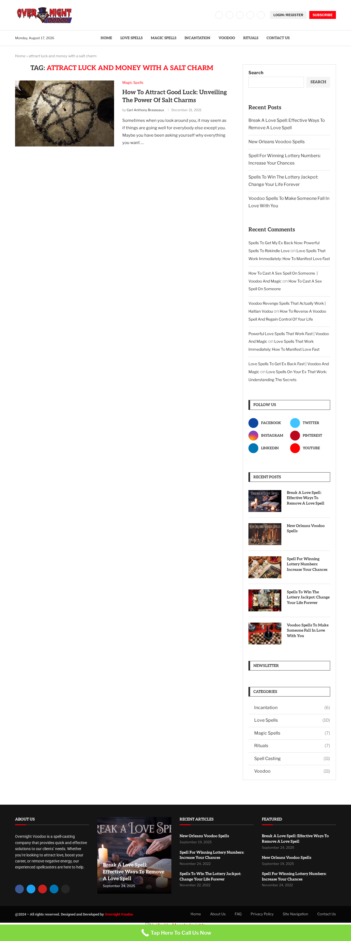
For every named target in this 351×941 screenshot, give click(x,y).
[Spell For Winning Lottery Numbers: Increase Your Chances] (264, 567)
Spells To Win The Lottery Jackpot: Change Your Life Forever (308, 597)
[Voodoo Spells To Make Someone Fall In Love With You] (264, 633)
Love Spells (131, 38)
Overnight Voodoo (119, 914)
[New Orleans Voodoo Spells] (264, 534)
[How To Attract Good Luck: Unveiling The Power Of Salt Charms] (64, 113)
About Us (218, 914)
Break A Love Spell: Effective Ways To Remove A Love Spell (305, 498)
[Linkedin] (250, 15)
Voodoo (227, 38)
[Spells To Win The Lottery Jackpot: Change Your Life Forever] (264, 600)
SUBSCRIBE (323, 15)
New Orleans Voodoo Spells (276, 141)
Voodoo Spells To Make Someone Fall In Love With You (308, 630)
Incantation (197, 38)
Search (256, 72)
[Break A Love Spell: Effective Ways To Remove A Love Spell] (264, 501)
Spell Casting (292, 758)
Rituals (250, 38)
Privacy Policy (262, 914)
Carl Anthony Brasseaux (145, 110)
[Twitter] (229, 15)
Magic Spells (163, 38)
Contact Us (278, 38)
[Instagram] (240, 15)
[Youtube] (261, 15)
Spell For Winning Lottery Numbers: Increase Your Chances (307, 564)
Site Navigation (295, 914)
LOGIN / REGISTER (288, 15)
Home (106, 38)
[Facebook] (219, 15)
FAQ (238, 914)
